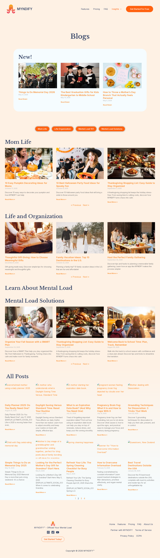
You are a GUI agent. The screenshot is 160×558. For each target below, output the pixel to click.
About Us (148, 524)
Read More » (10, 199)
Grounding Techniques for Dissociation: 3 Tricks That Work (140, 408)
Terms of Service (143, 530)
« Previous (76, 205)
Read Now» (22, 99)
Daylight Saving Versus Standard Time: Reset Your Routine (49, 408)
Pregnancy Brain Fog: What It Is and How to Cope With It (109, 408)
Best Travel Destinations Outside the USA (139, 465)
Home (112, 524)
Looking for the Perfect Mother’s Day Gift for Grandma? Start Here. (49, 465)
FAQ (106, 9)
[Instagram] (48, 532)
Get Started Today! (53, 539)
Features (85, 9)
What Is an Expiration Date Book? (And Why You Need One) (78, 408)
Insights (115, 9)
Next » (86, 205)
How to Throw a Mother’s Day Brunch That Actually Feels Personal (119, 95)
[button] (120, 9)
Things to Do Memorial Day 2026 (36, 92)
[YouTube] (57, 532)
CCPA (139, 536)
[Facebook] (52, 532)
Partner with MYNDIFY (122, 530)
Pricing (96, 9)
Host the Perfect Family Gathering (126, 257)
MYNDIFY (24, 9)
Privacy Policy (127, 536)
